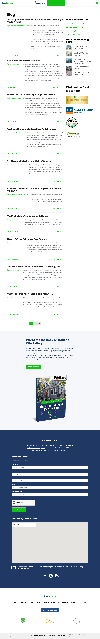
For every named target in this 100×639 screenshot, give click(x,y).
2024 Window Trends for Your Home (24, 60)
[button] (96, 2)
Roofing (24, 602)
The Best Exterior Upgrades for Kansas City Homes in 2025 (83, 61)
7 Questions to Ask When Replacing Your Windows (31, 95)
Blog (39, 602)
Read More (56, 56)
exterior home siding (74, 27)
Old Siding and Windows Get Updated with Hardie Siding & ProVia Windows (35, 20)
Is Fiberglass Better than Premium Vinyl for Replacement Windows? (34, 189)
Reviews (83, 602)
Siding (16, 602)
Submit (19, 510)
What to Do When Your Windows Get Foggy (27, 216)
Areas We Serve (63, 602)
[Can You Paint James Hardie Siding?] (70, 47)
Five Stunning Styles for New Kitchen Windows (29, 161)
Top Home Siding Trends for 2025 (82, 67)
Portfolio (74, 602)
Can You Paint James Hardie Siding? (81, 47)
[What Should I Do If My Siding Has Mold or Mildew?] (70, 53)
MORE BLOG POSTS (80, 81)
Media (17, 635)
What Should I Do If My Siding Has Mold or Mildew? (82, 54)
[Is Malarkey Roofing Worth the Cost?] (70, 73)
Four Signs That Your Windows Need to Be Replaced (31, 129)
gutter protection (73, 34)
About (32, 602)
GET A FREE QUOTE (55, 3)
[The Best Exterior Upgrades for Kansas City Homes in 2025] (70, 60)
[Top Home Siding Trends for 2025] (70, 68)
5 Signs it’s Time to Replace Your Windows (27, 239)
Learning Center (49, 602)
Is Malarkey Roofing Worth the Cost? (81, 73)
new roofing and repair (75, 24)
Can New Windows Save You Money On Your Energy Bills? (34, 266)
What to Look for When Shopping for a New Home (31, 294)
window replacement (74, 31)
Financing (12, 635)
